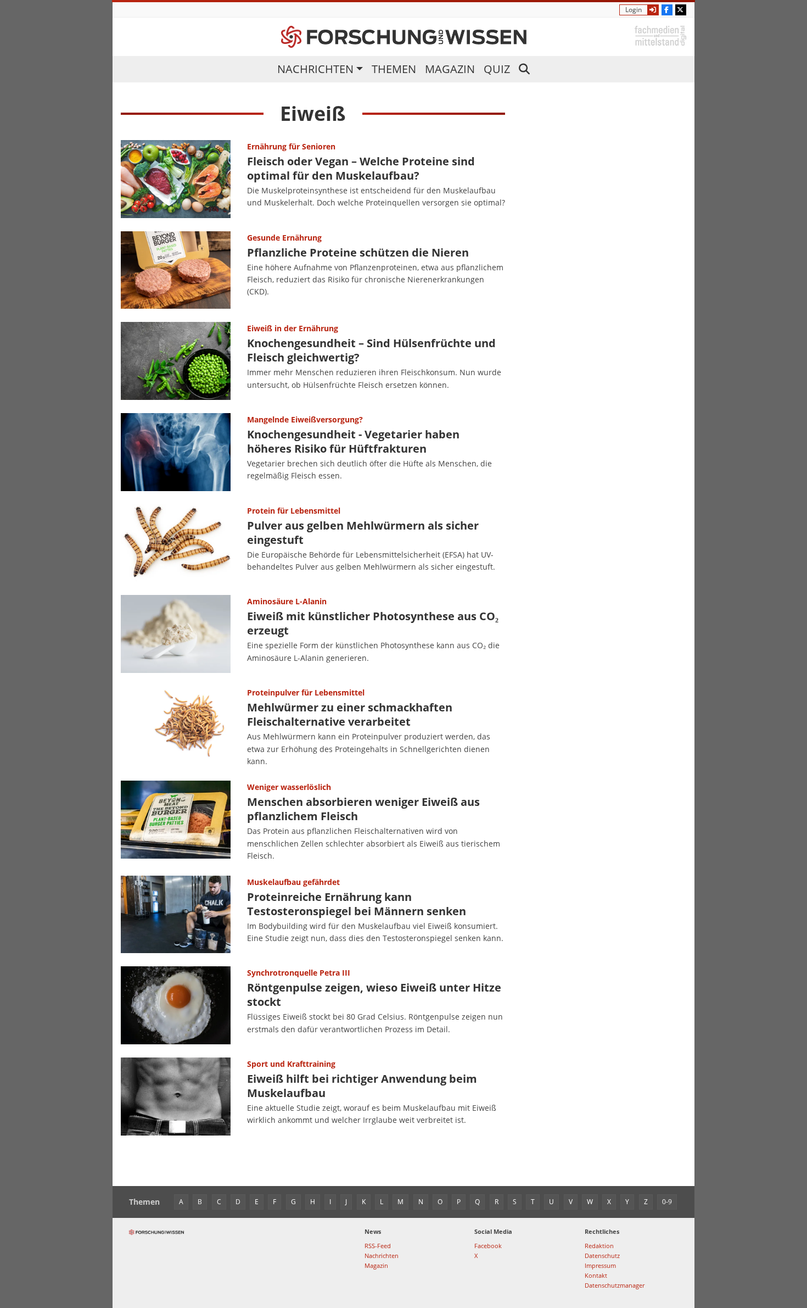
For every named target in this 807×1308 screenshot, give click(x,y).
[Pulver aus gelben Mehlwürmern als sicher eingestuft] (176, 543)
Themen (394, 69)
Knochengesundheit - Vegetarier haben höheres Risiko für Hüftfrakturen (353, 441)
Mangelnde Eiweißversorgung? (305, 419)
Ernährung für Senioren (291, 146)
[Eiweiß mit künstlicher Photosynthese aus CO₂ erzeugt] (176, 634)
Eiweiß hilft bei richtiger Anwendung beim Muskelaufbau (362, 1085)
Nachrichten (315, 69)
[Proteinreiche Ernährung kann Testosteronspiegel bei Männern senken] (176, 915)
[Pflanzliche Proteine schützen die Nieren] (176, 270)
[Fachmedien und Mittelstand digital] (660, 35)
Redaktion (599, 1246)
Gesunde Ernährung (284, 237)
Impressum (600, 1265)
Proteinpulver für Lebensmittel (306, 692)
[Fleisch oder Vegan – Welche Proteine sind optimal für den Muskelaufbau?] (176, 179)
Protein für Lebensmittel (293, 510)
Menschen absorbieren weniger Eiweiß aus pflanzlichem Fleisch (363, 808)
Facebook (488, 1246)
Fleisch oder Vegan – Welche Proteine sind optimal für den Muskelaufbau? (361, 168)
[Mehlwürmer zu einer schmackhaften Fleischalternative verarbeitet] (176, 726)
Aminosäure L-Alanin (287, 601)
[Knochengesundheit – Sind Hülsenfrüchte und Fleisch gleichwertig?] (176, 361)
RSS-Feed (378, 1246)
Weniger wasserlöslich (289, 787)
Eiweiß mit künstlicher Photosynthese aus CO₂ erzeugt (372, 623)
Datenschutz (602, 1255)
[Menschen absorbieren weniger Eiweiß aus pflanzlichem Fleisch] (176, 821)
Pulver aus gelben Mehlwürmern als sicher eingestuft (363, 532)
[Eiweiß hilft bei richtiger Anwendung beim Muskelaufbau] (176, 1096)
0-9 (667, 1201)
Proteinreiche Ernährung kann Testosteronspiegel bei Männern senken (356, 904)
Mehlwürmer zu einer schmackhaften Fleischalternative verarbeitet (349, 714)
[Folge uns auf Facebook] (667, 9)
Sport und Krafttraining (291, 1064)
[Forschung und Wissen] (403, 37)
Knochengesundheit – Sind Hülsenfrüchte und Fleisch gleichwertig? (371, 350)
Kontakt (596, 1275)
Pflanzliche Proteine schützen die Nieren (358, 252)
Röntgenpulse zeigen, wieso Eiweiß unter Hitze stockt (374, 994)
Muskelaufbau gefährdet (293, 882)
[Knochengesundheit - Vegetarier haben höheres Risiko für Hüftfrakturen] (176, 452)
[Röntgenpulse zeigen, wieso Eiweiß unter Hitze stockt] (176, 1005)
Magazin (450, 69)
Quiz (497, 69)
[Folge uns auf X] (680, 9)
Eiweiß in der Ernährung (292, 328)
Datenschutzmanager (615, 1285)
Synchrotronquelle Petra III (298, 972)
